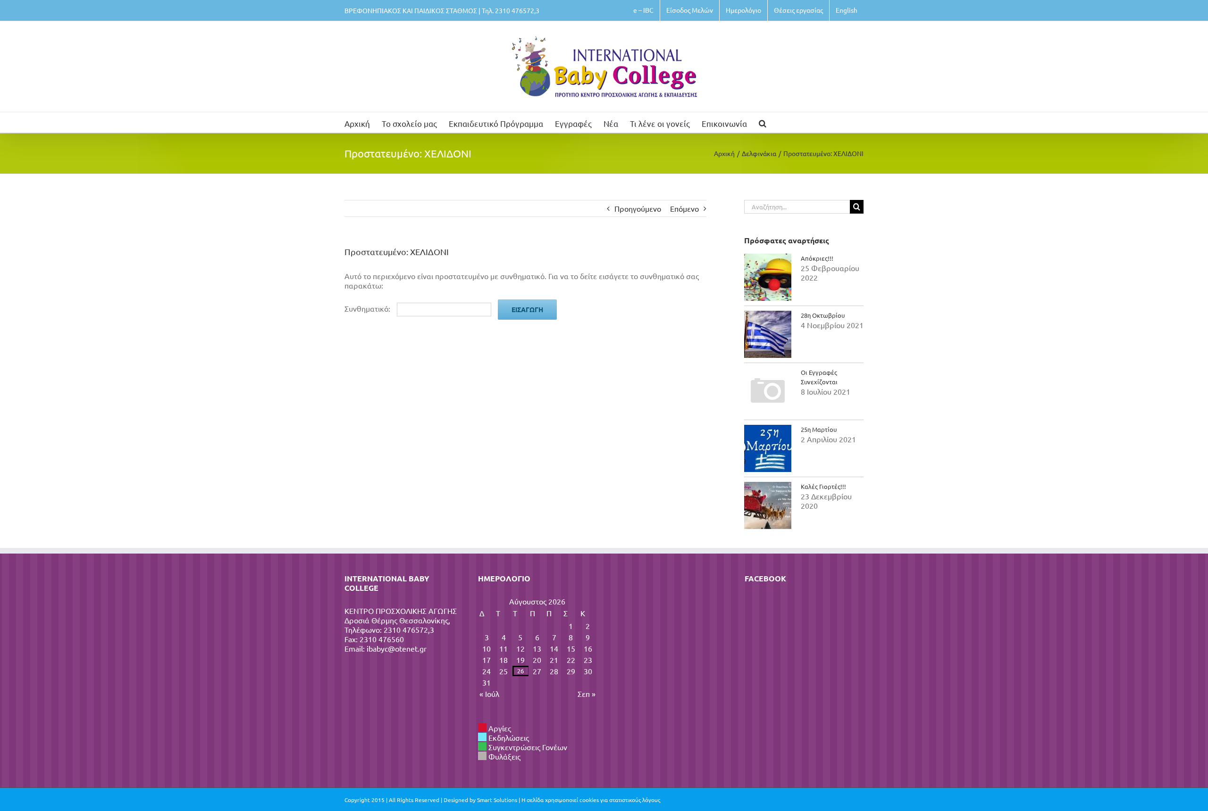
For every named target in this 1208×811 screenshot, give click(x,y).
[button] (762, 122)
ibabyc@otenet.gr (397, 648)
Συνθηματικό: (368, 308)
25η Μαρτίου (819, 429)
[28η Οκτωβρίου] (767, 334)
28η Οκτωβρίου (823, 315)
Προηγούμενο (637, 208)
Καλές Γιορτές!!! (823, 486)
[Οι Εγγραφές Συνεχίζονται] (767, 391)
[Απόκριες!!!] (767, 277)
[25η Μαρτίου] (767, 448)
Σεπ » (587, 693)
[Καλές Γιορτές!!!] (767, 505)
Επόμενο (684, 208)
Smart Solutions (497, 799)
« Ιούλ (489, 693)
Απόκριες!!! (817, 258)
